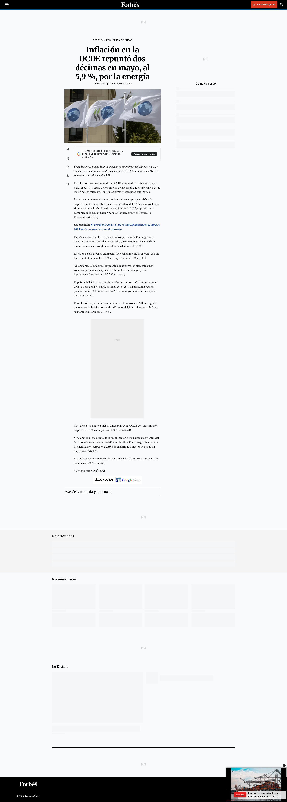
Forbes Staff (99, 83)
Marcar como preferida (144, 154)
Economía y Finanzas (119, 40)
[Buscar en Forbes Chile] (281, 4)
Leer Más (240, 795)
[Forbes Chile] (130, 4)
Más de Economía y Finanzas (87, 492)
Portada (98, 40)
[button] (284, 765)
